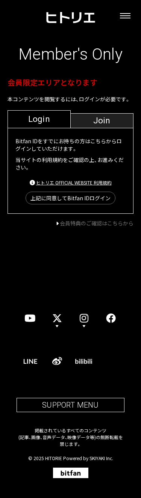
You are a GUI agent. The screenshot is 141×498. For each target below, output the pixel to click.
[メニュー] (125, 15)
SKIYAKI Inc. (101, 458)
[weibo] (57, 361)
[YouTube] (30, 318)
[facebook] (110, 318)
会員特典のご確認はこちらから (96, 223)
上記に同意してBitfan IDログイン (70, 198)
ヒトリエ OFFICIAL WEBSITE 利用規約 (74, 182)
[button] (84, 318)
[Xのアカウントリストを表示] (57, 318)
